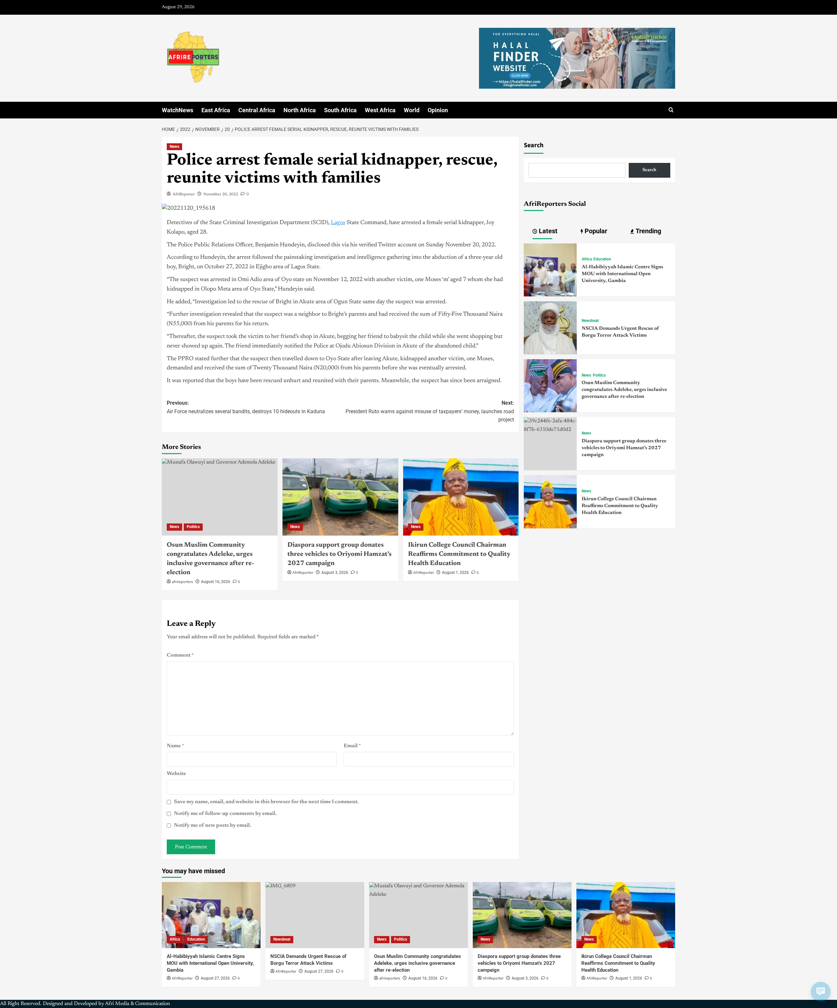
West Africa (380, 110)
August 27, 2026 (215, 978)
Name (175, 746)
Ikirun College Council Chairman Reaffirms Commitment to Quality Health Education (459, 554)
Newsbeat (590, 320)
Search (533, 145)
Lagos (338, 223)
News (174, 146)
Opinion (438, 110)
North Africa (299, 110)
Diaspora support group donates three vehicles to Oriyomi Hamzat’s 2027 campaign (339, 554)
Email (352, 746)
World (411, 110)
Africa (587, 259)
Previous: (246, 407)
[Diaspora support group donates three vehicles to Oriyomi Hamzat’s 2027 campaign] (340, 497)
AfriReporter (184, 194)
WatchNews (177, 110)
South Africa (340, 110)
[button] (671, 110)
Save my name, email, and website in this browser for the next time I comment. (266, 802)
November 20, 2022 (220, 194)
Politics (193, 526)
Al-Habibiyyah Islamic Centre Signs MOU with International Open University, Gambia (622, 274)
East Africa (215, 110)
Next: (430, 411)
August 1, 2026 (455, 572)
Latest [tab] (547, 231)
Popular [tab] (595, 231)
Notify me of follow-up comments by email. (225, 813)
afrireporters (182, 582)
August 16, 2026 (215, 581)
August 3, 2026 (334, 572)
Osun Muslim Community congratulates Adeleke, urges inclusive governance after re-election (624, 389)
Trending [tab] (647, 231)
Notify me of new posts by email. (212, 825)
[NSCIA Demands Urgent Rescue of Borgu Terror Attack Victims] (550, 327)
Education (602, 259)
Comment (180, 655)
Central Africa (256, 110)
